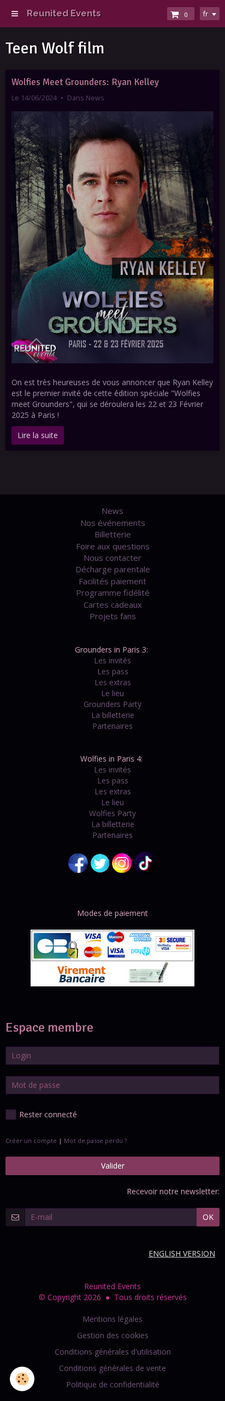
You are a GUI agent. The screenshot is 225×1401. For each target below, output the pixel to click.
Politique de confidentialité (112, 1384)
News (95, 98)
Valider (113, 1165)
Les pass (112, 671)
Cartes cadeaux (113, 604)
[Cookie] (22, 1379)
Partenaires (112, 726)
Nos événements (112, 522)
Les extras (112, 682)
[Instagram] (122, 862)
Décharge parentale (112, 569)
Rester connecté (48, 1114)
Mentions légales (112, 1319)
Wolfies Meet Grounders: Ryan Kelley (85, 82)
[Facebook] (78, 862)
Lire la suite (37, 435)
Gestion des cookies (113, 1335)
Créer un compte (31, 1140)
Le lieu (112, 693)
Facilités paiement (112, 581)
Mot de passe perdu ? (95, 1140)
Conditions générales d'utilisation (113, 1351)
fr (205, 13)
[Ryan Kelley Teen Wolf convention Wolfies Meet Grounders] (112, 237)
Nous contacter (112, 557)
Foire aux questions (113, 546)
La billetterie (112, 715)
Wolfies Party (112, 813)
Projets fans (113, 615)
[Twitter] (100, 862)
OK (208, 1217)
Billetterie (112, 534)
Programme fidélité (113, 592)
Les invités (112, 660)
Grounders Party (112, 704)
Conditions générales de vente (112, 1368)
